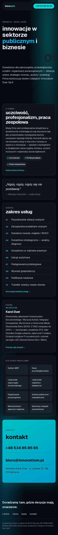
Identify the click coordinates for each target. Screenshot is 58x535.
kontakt (33, 514)
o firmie (5, 514)
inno (10, 6)
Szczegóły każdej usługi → (18, 291)
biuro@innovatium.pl (25, 460)
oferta (15, 514)
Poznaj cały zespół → (15, 347)
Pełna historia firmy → (16, 170)
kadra (24, 514)
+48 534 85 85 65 (43, 6)
